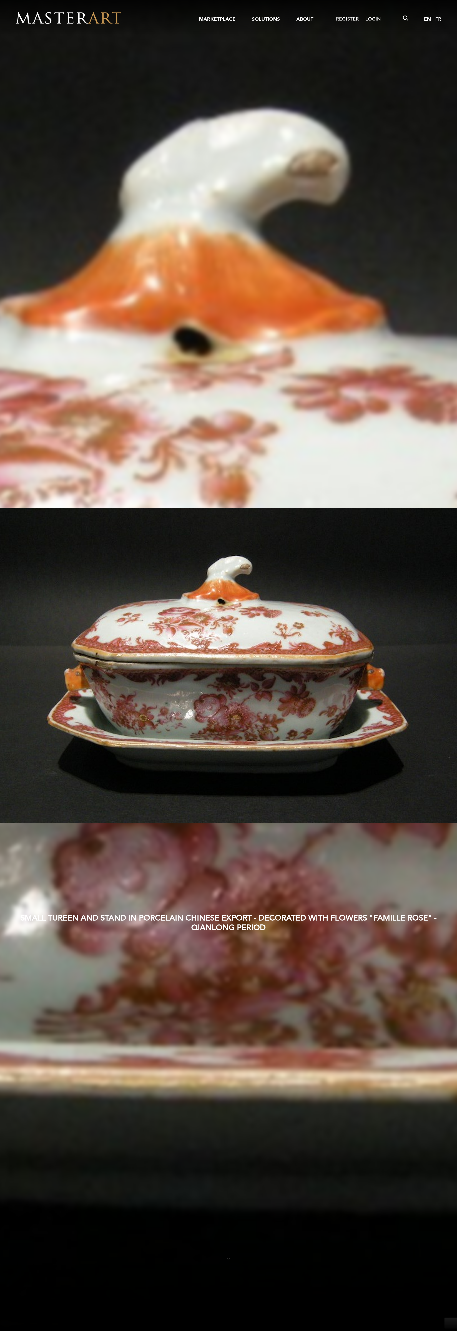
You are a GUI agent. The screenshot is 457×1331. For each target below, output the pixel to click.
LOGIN (373, 19)
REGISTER (347, 19)
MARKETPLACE (217, 19)
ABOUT (304, 19)
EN (427, 19)
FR (438, 19)
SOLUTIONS (266, 19)
